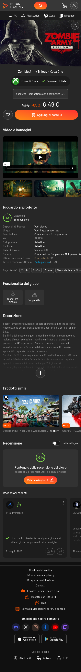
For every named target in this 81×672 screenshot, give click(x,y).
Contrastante (42, 258)
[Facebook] (45, 627)
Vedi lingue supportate (46, 230)
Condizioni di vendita (40, 570)
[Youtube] (55, 627)
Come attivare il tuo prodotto (50, 234)
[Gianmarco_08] (10, 505)
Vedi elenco (40, 226)
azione (48, 270)
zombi (24, 270)
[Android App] (54, 639)
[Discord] (16, 627)
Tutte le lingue (70, 443)
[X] (26, 627)
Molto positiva (42, 262)
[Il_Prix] (77, 505)
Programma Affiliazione (40, 580)
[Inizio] (13, 6)
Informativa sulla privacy (40, 575)
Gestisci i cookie (40, 651)
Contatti (40, 585)
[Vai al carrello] (64, 5)
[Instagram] (36, 627)
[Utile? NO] (60, 551)
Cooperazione (42, 254)
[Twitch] (65, 627)
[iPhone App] (27, 639)
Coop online (57, 254)
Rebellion (39, 242)
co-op (36, 270)
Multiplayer (71, 254)
